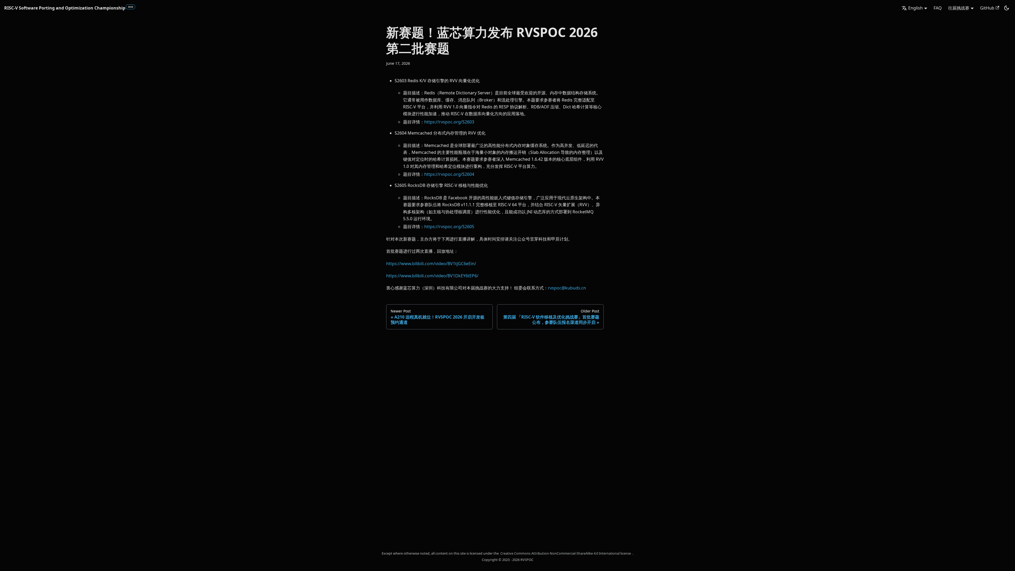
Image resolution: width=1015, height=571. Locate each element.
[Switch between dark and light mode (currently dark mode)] (1006, 8)
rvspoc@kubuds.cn (567, 288)
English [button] (915, 8)
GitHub (987, 8)
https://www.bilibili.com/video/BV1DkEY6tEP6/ (432, 276)
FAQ (938, 8)
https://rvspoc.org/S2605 (449, 226)
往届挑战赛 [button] (958, 8)
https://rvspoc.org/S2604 (449, 174)
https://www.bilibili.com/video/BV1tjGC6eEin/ (431, 263)
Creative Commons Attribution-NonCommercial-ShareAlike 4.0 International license (565, 553)
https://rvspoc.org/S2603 (449, 122)
